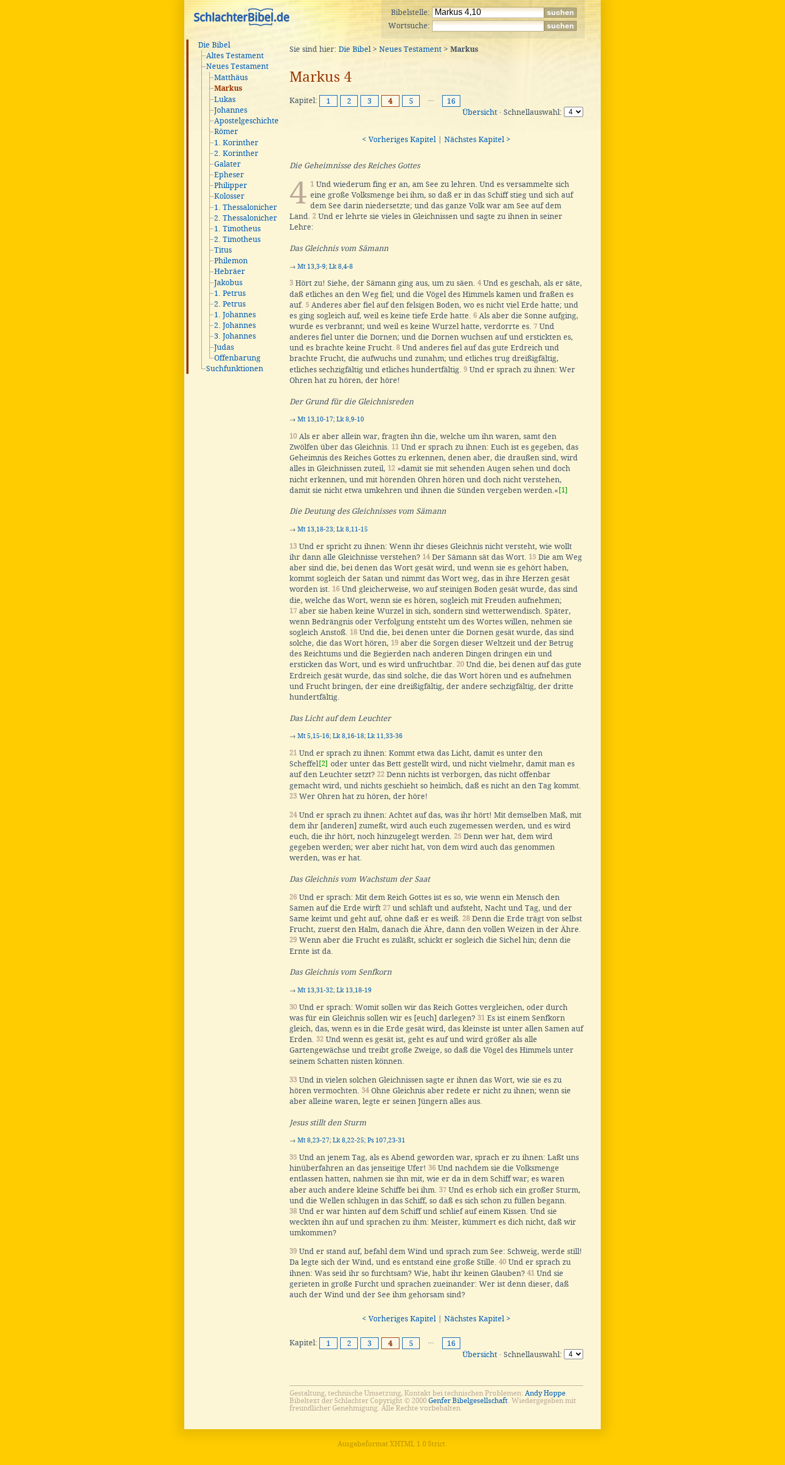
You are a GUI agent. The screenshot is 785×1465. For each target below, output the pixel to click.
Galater (227, 164)
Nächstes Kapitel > (477, 139)
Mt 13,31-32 (315, 990)
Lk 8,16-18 (348, 736)
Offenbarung (237, 358)
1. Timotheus (237, 228)
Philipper (230, 185)
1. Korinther (236, 142)
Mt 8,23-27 (313, 1140)
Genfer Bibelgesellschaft (468, 1401)
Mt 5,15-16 (313, 736)
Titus (223, 250)
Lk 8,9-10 (350, 419)
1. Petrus (230, 293)
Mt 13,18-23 (315, 529)
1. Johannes (235, 314)
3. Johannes (235, 336)
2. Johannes (235, 325)
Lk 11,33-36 (385, 736)
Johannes (230, 110)
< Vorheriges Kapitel (399, 139)
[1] (563, 490)
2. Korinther (236, 153)
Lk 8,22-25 (348, 1140)
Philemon (231, 260)
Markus (228, 88)
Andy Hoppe (545, 1393)
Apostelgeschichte (246, 120)
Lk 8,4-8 (341, 266)
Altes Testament (235, 55)
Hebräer (229, 271)
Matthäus (231, 77)
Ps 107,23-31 (386, 1140)
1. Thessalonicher (245, 207)
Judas (224, 347)
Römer (226, 131)
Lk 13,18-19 (354, 990)
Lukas (225, 99)
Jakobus (228, 282)
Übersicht (479, 112)
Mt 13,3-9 (311, 266)
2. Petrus (230, 304)
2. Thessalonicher (245, 218)
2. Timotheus (237, 239)
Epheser (229, 174)
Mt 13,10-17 (315, 419)
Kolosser (229, 196)
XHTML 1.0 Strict (417, 1444)
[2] (323, 763)
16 (451, 101)
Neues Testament (237, 66)
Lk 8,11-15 (352, 529)
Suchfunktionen (234, 368)
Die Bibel (214, 45)
